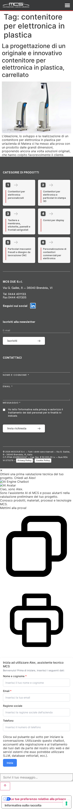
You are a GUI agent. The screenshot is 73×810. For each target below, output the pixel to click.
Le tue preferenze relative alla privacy (38, 799)
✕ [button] (1, 470)
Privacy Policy (24, 460)
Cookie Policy (43, 460)
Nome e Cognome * (16, 375)
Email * (8, 386)
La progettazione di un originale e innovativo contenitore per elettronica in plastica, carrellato (34, 60)
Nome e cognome (15, 676)
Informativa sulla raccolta (23, 805)
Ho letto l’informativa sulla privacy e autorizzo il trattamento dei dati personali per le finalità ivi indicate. (35, 412)
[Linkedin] (33, 306)
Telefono (8, 720)
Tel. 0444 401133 (14, 294)
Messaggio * (12, 402)
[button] (36, 481)
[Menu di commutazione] (67, 5)
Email (7, 691)
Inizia (10, 762)
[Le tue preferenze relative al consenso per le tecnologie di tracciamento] (66, 803)
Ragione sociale (12, 706)
